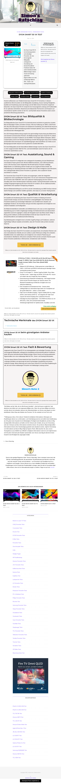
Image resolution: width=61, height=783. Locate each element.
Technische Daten (12, 326)
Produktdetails (35, 96)
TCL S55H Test (17, 757)
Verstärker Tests (17, 645)
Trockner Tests (16, 642)
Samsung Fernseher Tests (19, 605)
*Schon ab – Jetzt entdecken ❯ (30, 245)
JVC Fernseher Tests (18, 564)
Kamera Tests (16, 572)
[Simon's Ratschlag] (30, 12)
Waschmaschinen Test (18, 653)
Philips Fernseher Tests (19, 598)
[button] (30, 326)
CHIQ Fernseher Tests (18, 524)
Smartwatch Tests (17, 616)
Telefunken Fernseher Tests (20, 634)
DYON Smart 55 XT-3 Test (48, 503)
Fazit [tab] (25, 44)
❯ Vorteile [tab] (33, 44)
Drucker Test (16, 531)
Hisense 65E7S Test (18, 717)
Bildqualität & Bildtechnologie (15, 92)
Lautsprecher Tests (18, 579)
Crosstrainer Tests (17, 528)
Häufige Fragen (17, 553)
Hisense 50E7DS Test (18, 754)
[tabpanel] (30, 67)
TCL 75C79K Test (17, 713)
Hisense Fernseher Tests (19, 561)
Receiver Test (16, 601)
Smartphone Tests (17, 612)
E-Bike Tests (16, 539)
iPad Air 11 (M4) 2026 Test (19, 709)
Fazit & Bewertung (45, 96)
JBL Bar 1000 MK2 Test (19, 732)
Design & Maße (14, 96)
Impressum (30, 772)
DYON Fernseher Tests (24, 31)
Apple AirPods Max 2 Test (19, 728)
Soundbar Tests (17, 623)
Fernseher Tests (38, 31)
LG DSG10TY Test (17, 739)
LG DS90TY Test (17, 735)
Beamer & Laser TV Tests (19, 520)
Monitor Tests (16, 587)
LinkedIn (52, 467)
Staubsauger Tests (17, 627)
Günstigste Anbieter (25, 96)
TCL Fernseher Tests (18, 631)
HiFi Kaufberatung (17, 557)
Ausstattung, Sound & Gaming (32, 92)
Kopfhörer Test (16, 576)
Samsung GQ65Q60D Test (20, 750)
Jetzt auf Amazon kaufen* (48, 308)
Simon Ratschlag (9, 441)
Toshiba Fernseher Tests (19, 638)
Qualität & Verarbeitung (46, 92)
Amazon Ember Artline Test (20, 724)
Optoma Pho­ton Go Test (19, 743)
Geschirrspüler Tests (18, 546)
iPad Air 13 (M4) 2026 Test (19, 706)
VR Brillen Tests (17, 649)
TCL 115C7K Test (17, 721)
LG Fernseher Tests (18, 583)
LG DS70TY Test (17, 746)
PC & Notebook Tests (18, 594)
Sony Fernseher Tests (18, 620)
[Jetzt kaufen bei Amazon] (11, 268)
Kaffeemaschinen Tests (19, 568)
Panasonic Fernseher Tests (20, 590)
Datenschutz (37, 772)
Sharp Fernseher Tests (19, 609)
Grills (14, 550)
